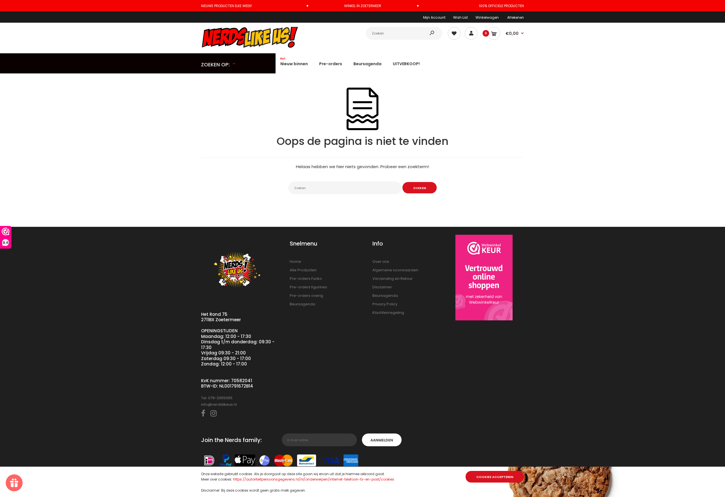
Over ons (380, 261)
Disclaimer (382, 287)
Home (295, 261)
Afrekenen (515, 17)
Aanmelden (381, 440)
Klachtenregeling (388, 312)
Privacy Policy (384, 304)
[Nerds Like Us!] (250, 46)
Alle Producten (303, 270)
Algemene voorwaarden (395, 270)
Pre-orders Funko (306, 278)
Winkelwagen (487, 17)
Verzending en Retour (392, 278)
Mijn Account (434, 17)
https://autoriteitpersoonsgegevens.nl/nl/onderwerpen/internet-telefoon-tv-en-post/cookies (313, 479)
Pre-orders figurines (308, 287)
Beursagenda (302, 304)
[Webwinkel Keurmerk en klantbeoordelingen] (484, 278)
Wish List (460, 17)
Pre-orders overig (306, 295)
